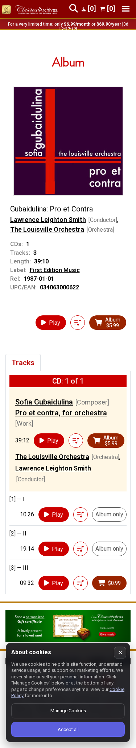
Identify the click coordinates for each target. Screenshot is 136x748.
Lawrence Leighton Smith (48, 219)
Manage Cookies (68, 710)
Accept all (68, 729)
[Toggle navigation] (126, 8)
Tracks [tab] (23, 362)
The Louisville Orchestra (47, 229)
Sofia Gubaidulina (44, 402)
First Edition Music (55, 270)
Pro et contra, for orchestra (61, 412)
